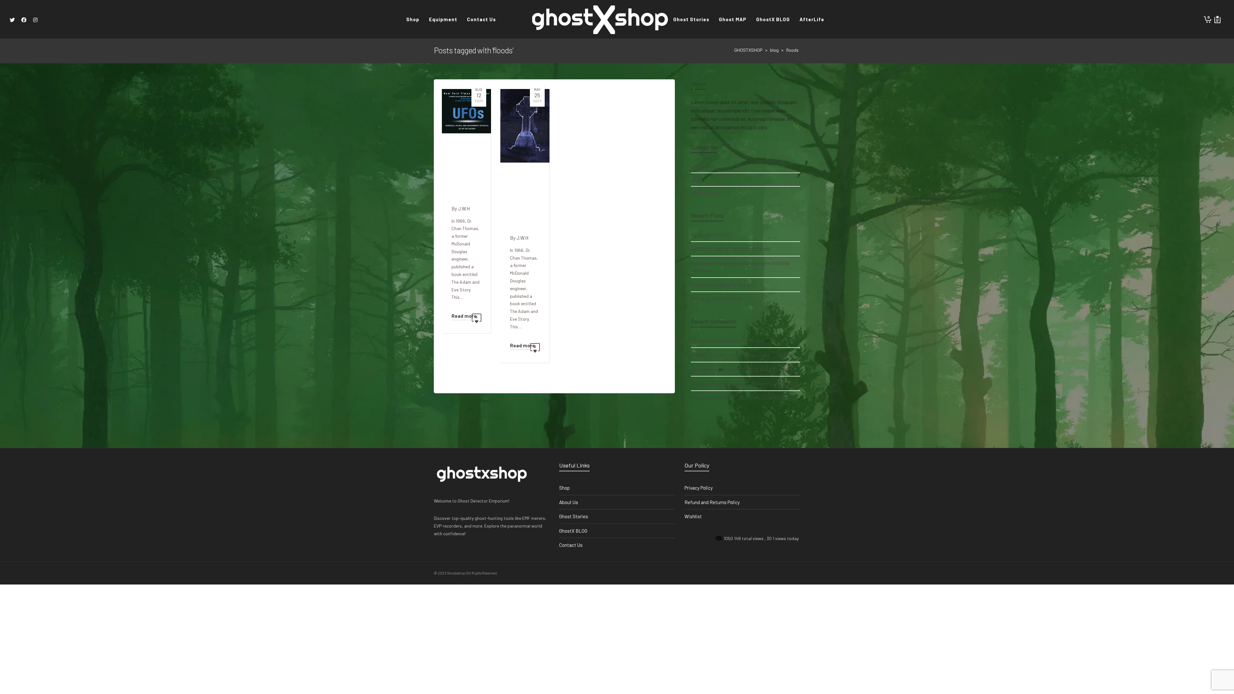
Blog (695, 179)
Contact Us (571, 545)
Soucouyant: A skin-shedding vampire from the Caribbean (740, 266)
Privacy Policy (698, 488)
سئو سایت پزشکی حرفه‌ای (717, 383)
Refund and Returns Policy (712, 502)
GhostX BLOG (573, 531)
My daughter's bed (710, 234)
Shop (564, 488)
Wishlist (693, 516)
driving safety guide (711, 398)
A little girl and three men (717, 299)
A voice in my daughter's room (722, 285)
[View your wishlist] (1217, 19)
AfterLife (700, 166)
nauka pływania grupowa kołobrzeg (727, 340)
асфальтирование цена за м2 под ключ (730, 355)
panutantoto (704, 369)
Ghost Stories (705, 193)
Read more (464, 316)
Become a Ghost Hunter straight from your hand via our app (786, 369)
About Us (568, 502)
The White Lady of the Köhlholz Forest (731, 249)
